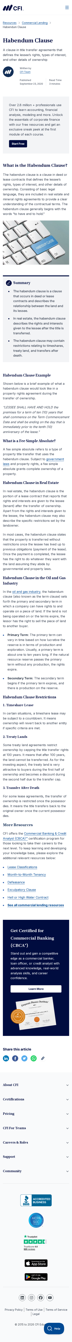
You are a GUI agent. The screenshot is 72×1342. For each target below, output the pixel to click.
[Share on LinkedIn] (6, 1060)
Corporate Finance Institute (13, 7)
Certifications (13, 1099)
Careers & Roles (15, 1143)
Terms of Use (34, 1309)
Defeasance (16, 882)
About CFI (10, 1085)
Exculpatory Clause (21, 890)
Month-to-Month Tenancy (26, 874)
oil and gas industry (26, 592)
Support (9, 1157)
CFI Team (25, 71)
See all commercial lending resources (35, 905)
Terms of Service (56, 1309)
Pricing (8, 1114)
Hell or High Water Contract (27, 897)
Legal (36, 1314)
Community (12, 1171)
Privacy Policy (14, 1309)
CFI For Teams (14, 1128)
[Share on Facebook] (15, 1060)
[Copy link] (43, 1060)
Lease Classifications (22, 867)
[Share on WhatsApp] (34, 1060)
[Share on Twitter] (24, 1060)
